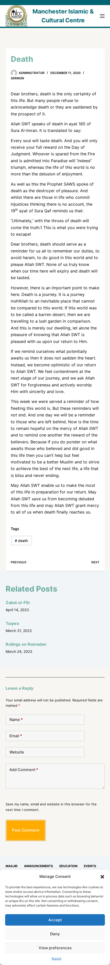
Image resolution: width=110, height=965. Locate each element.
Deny (55, 933)
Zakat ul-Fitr (18, 602)
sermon (17, 78)
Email (15, 735)
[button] (102, 876)
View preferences (55, 947)
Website (16, 752)
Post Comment (25, 830)
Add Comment (23, 769)
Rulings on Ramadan (26, 644)
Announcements (38, 866)
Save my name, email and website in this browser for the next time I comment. (51, 806)
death (21, 540)
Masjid (56, 958)
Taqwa (12, 623)
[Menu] (102, 16)
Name (16, 719)
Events (90, 866)
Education (68, 866)
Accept (55, 919)
